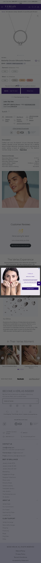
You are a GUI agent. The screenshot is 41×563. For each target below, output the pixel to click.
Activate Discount (30, 288)
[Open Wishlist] (39, 284)
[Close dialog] (39, 268)
